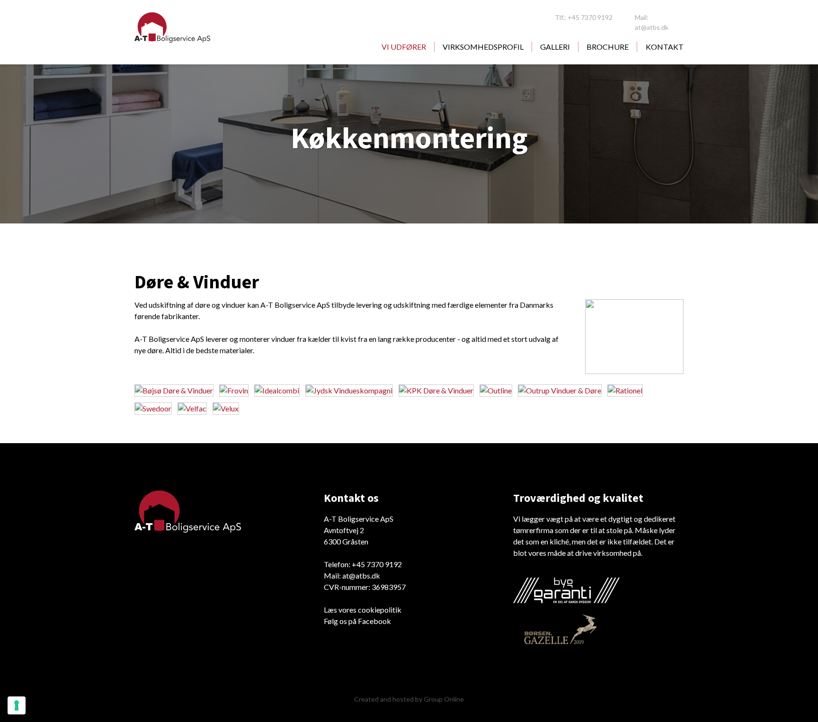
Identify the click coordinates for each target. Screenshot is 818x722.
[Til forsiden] (172, 27)
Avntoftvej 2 (344, 530)
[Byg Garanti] (566, 590)
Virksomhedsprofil (483, 46)
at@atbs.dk (361, 575)
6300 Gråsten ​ (346, 541)
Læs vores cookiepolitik (362, 609)
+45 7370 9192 (377, 564)
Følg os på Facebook (357, 620)
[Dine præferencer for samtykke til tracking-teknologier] (17, 705)
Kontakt (665, 46)
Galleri (555, 46)
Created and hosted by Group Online (409, 699)
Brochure (608, 46)
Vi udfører (404, 46)
